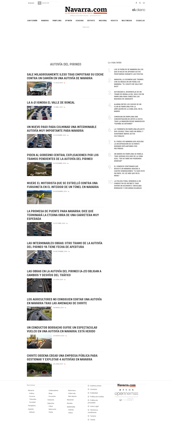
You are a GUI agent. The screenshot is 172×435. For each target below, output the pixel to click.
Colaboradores (53, 390)
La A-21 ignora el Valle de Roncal (51, 102)
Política (31, 393)
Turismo (93, 416)
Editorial (32, 412)
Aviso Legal (94, 406)
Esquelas (140, 20)
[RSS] (133, 390)
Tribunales (32, 399)
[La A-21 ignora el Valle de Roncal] (39, 113)
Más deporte (72, 396)
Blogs (50, 393)
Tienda (92, 420)
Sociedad (32, 402)
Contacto (93, 389)
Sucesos (32, 396)
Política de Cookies (97, 397)
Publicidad (94, 393)
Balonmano (72, 390)
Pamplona (57, 20)
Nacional (103, 20)
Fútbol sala (71, 393)
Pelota (51, 412)
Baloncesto (52, 409)
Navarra (45, 20)
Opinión (68, 20)
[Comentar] (64, 83)
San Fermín (32, 20)
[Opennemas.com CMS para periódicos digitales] (126, 396)
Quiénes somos (95, 386)
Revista (114, 20)
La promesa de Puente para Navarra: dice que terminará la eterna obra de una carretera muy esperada (63, 215)
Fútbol (51, 406)
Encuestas (52, 396)
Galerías (71, 410)
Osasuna (80, 20)
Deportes (51, 403)
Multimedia (127, 20)
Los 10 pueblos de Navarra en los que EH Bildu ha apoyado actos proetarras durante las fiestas (128, 72)
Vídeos (70, 413)
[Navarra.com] (86, 10)
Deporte (91, 20)
